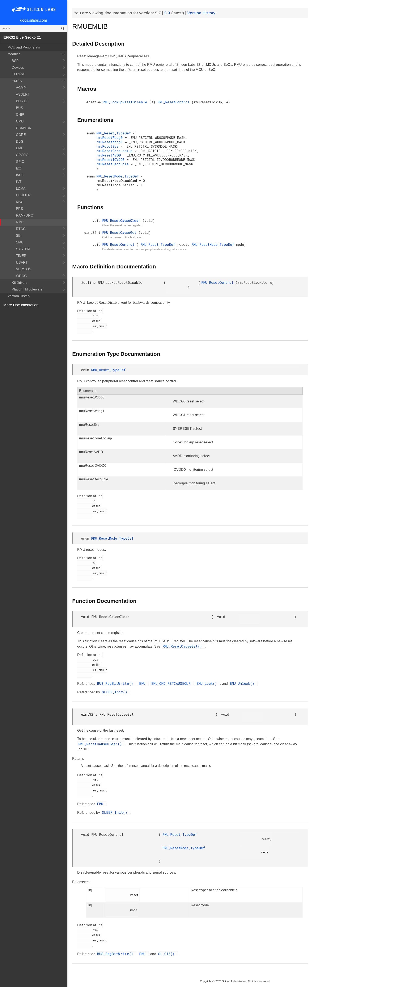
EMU (20, 148)
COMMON (23, 128)
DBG (19, 141)
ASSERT (23, 94)
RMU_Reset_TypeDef (114, 133)
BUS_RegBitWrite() (116, 683)
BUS (19, 108)
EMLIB (17, 81)
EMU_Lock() (208, 683)
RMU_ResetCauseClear (122, 220)
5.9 (167, 13)
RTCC (21, 229)
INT (18, 182)
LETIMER (23, 195)
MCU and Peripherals (24, 47)
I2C (18, 168)
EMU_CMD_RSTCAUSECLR (172, 683)
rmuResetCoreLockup (115, 151)
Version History (19, 296)
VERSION (23, 269)
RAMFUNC (24, 215)
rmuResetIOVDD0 (111, 159)
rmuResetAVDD (109, 155)
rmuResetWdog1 (110, 142)
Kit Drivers (19, 282)
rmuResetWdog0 (110, 137)
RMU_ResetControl (174, 102)
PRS (19, 208)
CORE (21, 135)
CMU (20, 121)
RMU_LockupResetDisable (126, 102)
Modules (14, 54)
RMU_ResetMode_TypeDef (118, 176)
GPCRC (22, 155)
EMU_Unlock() (243, 683)
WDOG (21, 276)
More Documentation (20, 305)
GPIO (20, 161)
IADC (20, 175)
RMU (20, 222)
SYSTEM (23, 249)
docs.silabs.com (33, 20)
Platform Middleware (27, 289)
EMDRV (18, 74)
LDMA (20, 188)
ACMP (21, 87)
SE (18, 235)
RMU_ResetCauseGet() (183, 646)
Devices (18, 67)
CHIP (20, 114)
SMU (20, 242)
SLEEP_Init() (115, 692)
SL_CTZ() (167, 954)
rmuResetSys (108, 146)
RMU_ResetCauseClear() (101, 744)
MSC (20, 202)
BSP (15, 61)
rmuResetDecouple (113, 164)
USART (22, 262)
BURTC (22, 101)
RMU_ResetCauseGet (120, 232)
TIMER (21, 256)
